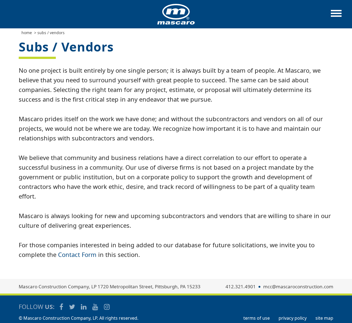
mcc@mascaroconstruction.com (298, 286)
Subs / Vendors (51, 32)
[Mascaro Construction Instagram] (106, 306)
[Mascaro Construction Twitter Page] (72, 306)
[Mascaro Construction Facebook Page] (62, 306)
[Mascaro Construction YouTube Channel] (95, 306)
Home (26, 32)
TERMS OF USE (256, 318)
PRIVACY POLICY (293, 318)
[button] (336, 16)
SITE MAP (324, 318)
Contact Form (77, 254)
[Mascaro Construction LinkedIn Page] (84, 306)
